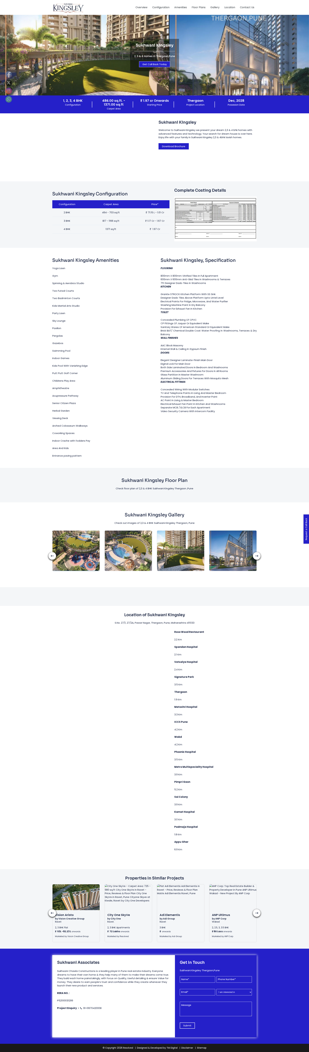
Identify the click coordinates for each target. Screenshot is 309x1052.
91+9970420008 (156, 576)
